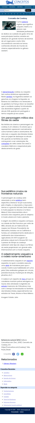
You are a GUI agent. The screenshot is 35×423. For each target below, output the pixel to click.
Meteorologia (8, 375)
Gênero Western (10, 364)
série (7, 265)
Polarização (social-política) (13, 405)
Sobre (22, 412)
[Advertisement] (17, 71)
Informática (7, 381)
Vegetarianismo (9, 391)
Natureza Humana (10, 402)
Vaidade (6, 397)
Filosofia (12, 7)
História (20, 7)
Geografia (28, 7)
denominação (8, 92)
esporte (30, 261)
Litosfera (6, 373)
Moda (5, 384)
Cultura (4, 7)
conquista (5, 144)
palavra (25, 22)
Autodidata (7, 394)
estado (4, 286)
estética (19, 200)
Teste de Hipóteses (10, 399)
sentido (9, 97)
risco (23, 279)
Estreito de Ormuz (10, 378)
